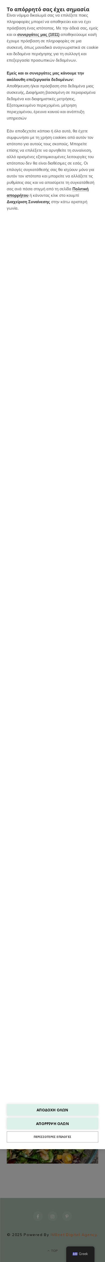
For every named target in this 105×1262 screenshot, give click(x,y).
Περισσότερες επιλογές (52, 1137)
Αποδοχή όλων (52, 1110)
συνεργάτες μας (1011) (38, 34)
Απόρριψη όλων (52, 1123)
